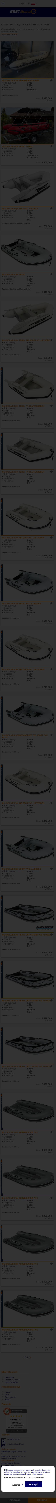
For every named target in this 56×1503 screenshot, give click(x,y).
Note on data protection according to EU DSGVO (24, 1477)
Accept (33, 1484)
